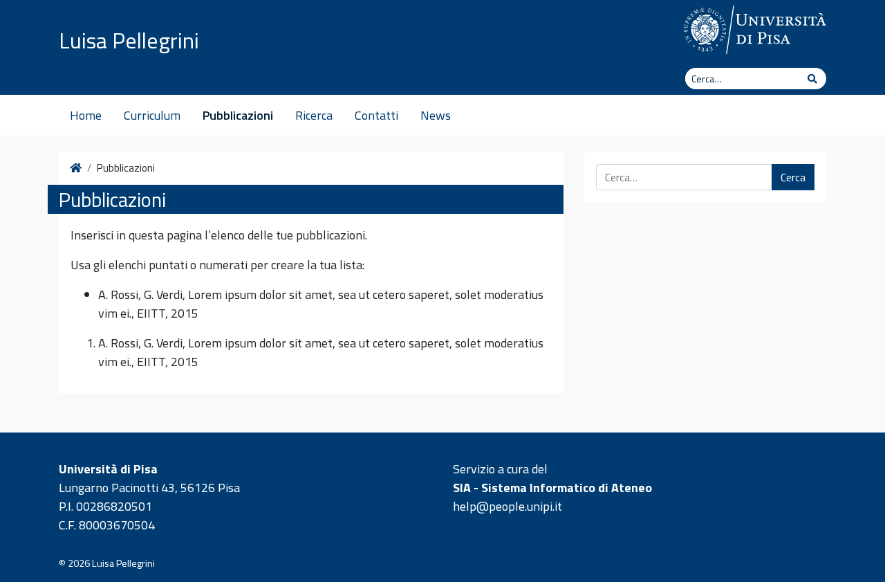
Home (86, 115)
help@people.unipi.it (507, 506)
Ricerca (314, 115)
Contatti (376, 115)
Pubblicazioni (238, 115)
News (435, 115)
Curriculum (152, 115)
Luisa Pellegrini (129, 40)
